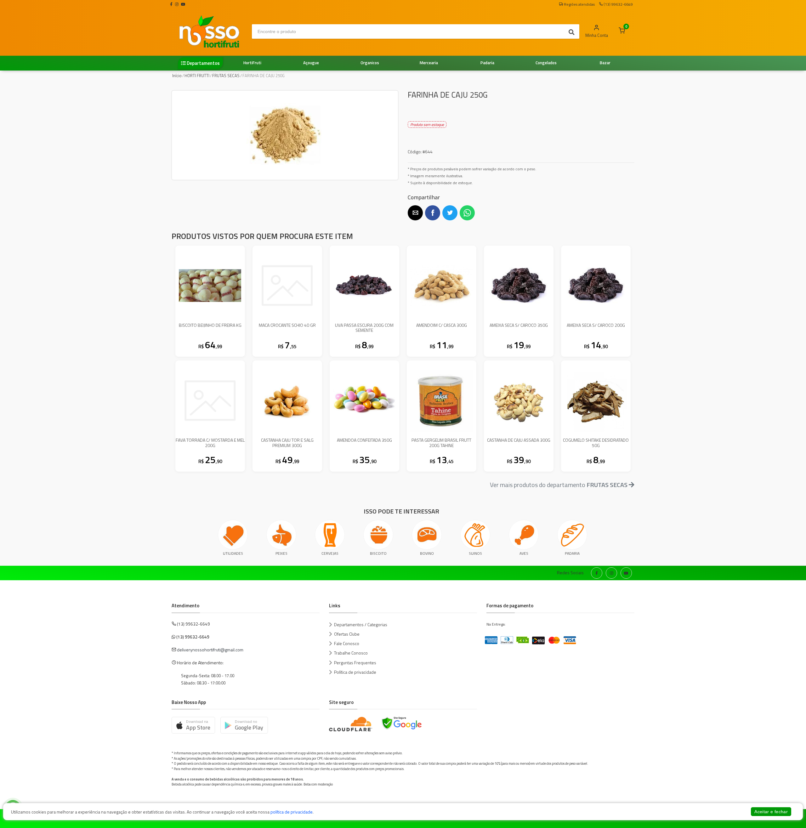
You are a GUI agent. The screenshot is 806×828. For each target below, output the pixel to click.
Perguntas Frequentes (355, 662)
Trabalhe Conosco (351, 652)
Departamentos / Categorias (360, 624)
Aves (523, 553)
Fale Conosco (346, 643)
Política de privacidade (355, 672)
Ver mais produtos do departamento (558, 484)
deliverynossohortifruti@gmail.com (210, 649)
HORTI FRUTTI (196, 75)
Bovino (427, 553)
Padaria (572, 553)
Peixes (281, 553)
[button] (415, 212)
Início (177, 75)
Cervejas (329, 553)
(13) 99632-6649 (192, 636)
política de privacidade (291, 811)
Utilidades (233, 553)
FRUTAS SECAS (226, 75)
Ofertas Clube (347, 634)
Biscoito (378, 553)
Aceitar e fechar (771, 811)
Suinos (475, 553)
